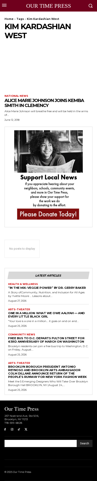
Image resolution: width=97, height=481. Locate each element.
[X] (25, 429)
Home (9, 19)
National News (16, 96)
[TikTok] (19, 429)
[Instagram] (12, 429)
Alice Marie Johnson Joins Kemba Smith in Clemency (44, 103)
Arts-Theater (19, 309)
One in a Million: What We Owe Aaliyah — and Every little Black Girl (46, 314)
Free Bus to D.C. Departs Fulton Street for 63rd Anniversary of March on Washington (46, 339)
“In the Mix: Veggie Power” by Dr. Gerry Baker (47, 287)
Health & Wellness (23, 284)
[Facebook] (5, 429)
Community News (21, 334)
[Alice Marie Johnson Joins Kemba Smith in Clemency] (48, 68)
